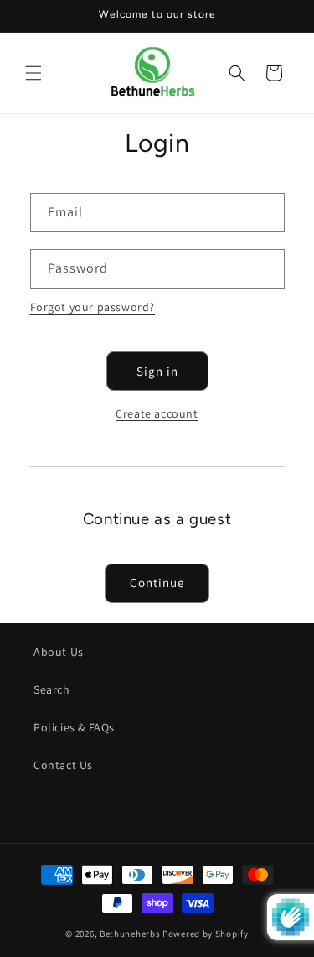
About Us (58, 651)
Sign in (157, 371)
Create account (157, 413)
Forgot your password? (93, 307)
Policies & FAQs (74, 727)
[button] (33, 73)
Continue (157, 582)
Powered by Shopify (205, 933)
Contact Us (63, 764)
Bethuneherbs (130, 933)
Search (51, 689)
